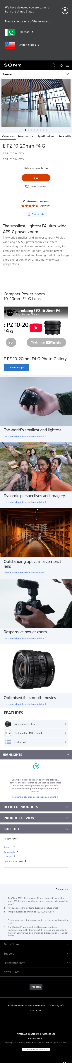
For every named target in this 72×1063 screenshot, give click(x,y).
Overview (8, 136)
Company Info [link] (56, 1005)
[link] (16, 367)
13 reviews (45, 205)
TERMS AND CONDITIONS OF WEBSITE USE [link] (36, 1034)
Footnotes (61, 889)
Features (23, 136)
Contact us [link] (36, 1010)
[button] (25, 130)
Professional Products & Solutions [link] (26, 1005)
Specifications (46, 136)
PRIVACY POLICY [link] (36, 1038)
